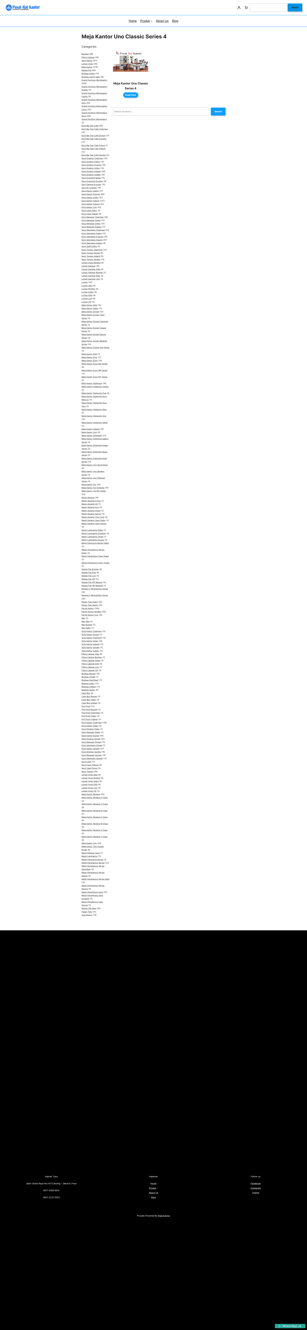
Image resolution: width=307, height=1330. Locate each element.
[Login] (238, 7)
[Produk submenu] (151, 21)
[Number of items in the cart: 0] (246, 7)
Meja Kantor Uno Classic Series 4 (130, 86)
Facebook (256, 1183)
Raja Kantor (164, 1215)
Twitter (255, 1192)
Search (295, 7)
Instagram (256, 1188)
